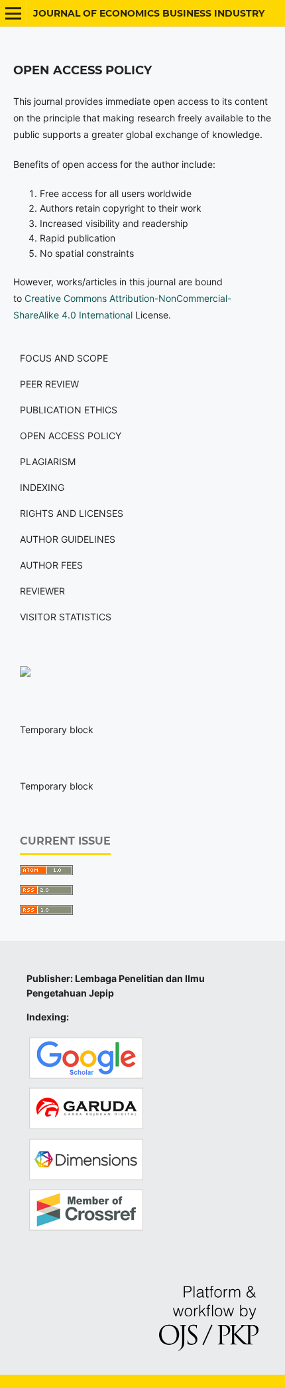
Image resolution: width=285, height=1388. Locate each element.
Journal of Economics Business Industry (148, 13)
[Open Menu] (13, 13)
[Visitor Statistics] (25, 673)
